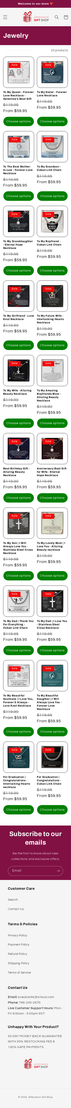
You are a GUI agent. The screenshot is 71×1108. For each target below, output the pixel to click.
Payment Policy (18, 944)
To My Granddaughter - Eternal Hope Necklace (18, 244)
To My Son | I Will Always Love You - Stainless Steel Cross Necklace (18, 548)
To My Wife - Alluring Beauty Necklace (17, 392)
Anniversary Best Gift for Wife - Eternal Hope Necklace (52, 472)
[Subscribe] (58, 871)
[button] (5, 17)
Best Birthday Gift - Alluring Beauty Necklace (16, 472)
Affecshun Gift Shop (40, 1097)
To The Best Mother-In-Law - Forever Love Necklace (18, 170)
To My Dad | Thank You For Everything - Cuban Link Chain (18, 624)
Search (13, 899)
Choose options (18, 121)
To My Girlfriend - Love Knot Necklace (18, 317)
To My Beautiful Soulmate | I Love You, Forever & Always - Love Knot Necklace (18, 700)
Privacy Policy (17, 935)
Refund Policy (17, 953)
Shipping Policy (18, 963)
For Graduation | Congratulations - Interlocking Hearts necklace (16, 782)
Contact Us (16, 909)
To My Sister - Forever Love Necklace (52, 94)
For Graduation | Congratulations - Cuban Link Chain (49, 780)
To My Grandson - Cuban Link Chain (49, 168)
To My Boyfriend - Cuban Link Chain (49, 243)
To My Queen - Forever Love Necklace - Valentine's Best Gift (18, 95)
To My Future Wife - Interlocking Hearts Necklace (50, 319)
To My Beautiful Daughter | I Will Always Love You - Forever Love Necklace (49, 702)
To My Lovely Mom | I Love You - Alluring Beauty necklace (51, 546)
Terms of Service (19, 972)
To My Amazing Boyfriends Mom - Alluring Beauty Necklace (49, 395)
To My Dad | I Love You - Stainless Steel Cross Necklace (52, 624)
